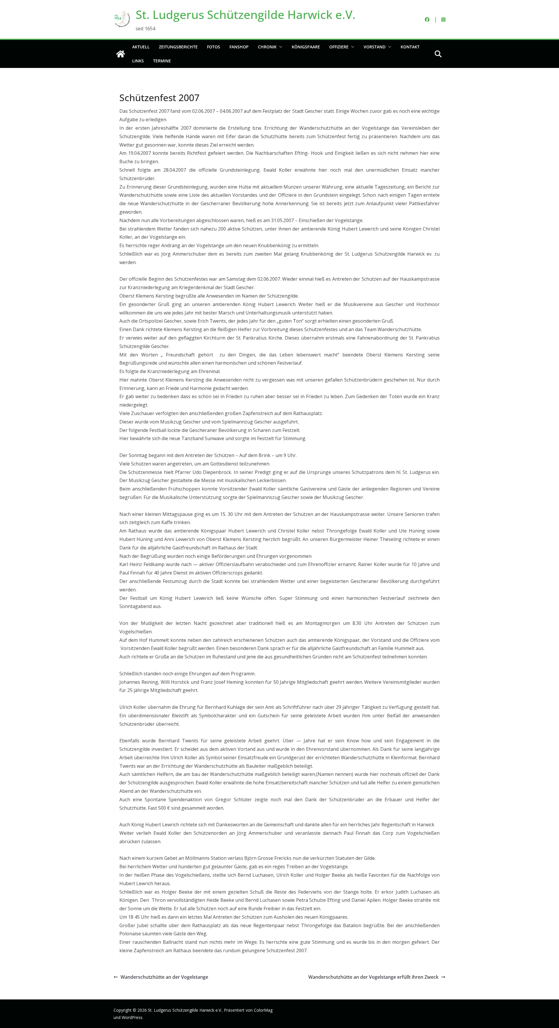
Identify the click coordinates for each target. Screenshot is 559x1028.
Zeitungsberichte (178, 47)
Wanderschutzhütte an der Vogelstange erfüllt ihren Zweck (373, 977)
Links (138, 61)
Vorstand (374, 47)
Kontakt (410, 47)
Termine (162, 61)
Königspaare (306, 47)
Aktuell (141, 47)
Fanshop (239, 47)
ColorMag (263, 1010)
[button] (279, 47)
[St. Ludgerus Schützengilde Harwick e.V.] (120, 54)
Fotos (213, 47)
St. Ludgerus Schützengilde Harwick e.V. (245, 14)
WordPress (132, 1017)
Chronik (267, 47)
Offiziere (339, 47)
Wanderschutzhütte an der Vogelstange (164, 977)
